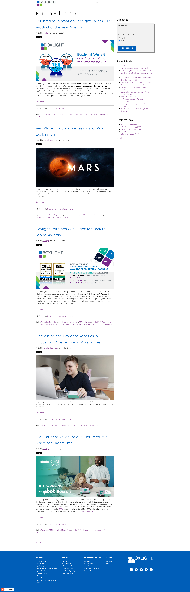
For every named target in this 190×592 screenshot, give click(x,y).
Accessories (39, 582)
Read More (40, 101)
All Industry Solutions (69, 566)
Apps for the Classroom (43, 571)
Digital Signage (40, 566)
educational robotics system (46, 217)
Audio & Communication (43, 578)
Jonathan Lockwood (50, 348)
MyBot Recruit (103, 114)
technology (74, 322)
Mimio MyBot (98, 215)
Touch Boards (40, 563)
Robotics (67, 215)
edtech (66, 114)
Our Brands (39, 585)
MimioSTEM (84, 114)
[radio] (135, 38)
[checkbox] (135, 40)
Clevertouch (106, 322)
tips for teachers (129, 124)
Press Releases (88, 563)
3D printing (75, 215)
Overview (87, 561)
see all (119, 138)
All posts (39, 542)
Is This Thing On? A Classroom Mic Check (136, 70)
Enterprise (65, 561)
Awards (108, 563)
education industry (130, 134)
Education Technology (49, 114)
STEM (43, 425)
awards (60, 114)
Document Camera (42, 573)
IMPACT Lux (40, 116)
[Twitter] (141, 569)
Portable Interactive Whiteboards (46, 568)
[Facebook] (136, 569)
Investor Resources (90, 571)
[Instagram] (131, 569)
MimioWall (93, 114)
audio (72, 324)
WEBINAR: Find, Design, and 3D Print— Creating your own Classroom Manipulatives (134, 99)
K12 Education (66, 563)
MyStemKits (74, 114)
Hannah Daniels (49, 140)
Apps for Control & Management (46, 580)
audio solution (64, 324)
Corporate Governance (91, 568)
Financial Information (91, 566)
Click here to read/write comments (60, 108)
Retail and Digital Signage (70, 571)
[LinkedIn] (146, 569)
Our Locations (110, 566)
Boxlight (46, 33)
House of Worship (68, 573)
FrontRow (54, 324)
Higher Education (67, 568)
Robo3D (107, 215)
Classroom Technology (131, 129)
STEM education (87, 215)
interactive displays (43, 324)
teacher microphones (104, 324)
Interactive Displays (42, 561)
